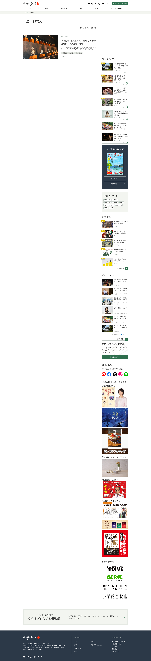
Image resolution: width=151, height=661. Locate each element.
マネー (115, 202)
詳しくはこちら (115, 357)
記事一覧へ (120, 268)
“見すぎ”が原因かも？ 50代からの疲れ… (120, 251)
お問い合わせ (115, 651)
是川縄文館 (79, 53)
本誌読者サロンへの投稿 (118, 641)
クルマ (115, 200)
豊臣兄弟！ (108, 200)
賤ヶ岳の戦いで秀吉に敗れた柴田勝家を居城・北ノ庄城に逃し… (120, 101)
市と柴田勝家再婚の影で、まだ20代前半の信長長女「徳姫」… (121, 66)
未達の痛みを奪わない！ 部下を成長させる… (120, 260)
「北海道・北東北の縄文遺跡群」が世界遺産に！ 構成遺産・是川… (78, 42)
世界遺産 (65, 53)
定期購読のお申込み (117, 644)
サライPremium (96, 645)
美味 (30, 8)
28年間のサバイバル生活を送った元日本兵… (121, 223)
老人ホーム (119, 205)
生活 (96, 8)
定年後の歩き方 (109, 205)
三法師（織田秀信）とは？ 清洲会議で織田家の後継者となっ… (121, 113)
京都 (106, 208)
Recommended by (116, 334)
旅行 (46, 8)
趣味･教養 (64, 8)
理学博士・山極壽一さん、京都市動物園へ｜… (121, 241)
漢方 (111, 208)
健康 (81, 8)
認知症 (122, 202)
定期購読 (114, 184)
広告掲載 (114, 646)
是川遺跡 (71, 53)
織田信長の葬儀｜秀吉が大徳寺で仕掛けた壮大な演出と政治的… (120, 78)
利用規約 (114, 649)
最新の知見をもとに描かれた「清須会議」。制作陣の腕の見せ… (120, 136)
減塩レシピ (108, 202)
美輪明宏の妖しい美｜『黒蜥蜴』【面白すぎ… (120, 232)
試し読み (114, 179)
